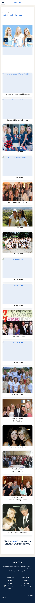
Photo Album (26, 580)
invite (15, 541)
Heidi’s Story (9, 586)
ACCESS (5, 598)
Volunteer (26, 583)
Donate (9, 580)
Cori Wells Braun (9, 578)
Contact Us (25, 578)
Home (4, 13)
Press (9, 589)
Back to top (30, 595)
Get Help (9, 583)
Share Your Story (26, 586)
